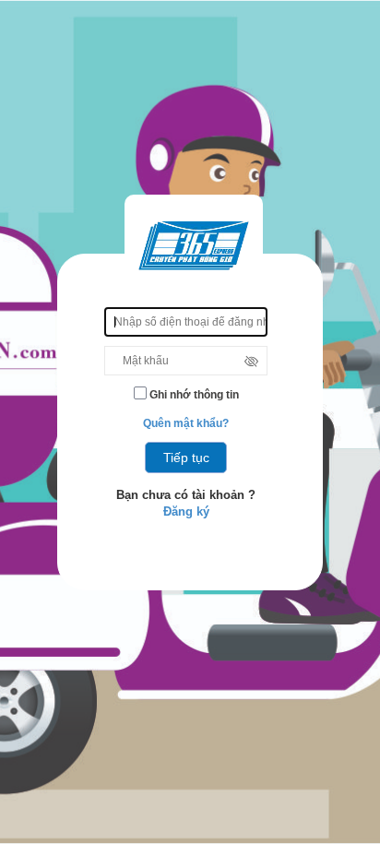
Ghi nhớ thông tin (193, 394)
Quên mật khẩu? (186, 423)
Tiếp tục (186, 457)
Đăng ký (186, 511)
